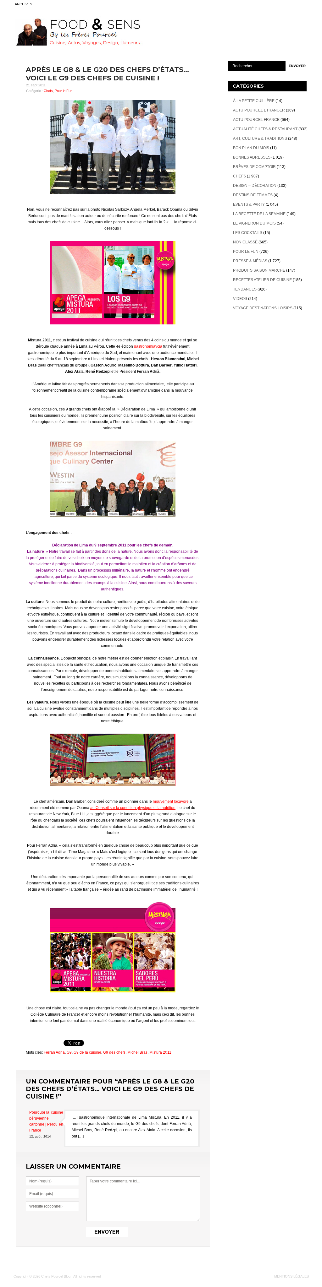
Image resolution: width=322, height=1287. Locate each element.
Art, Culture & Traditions (260, 138)
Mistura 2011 (160, 1052)
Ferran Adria (54, 1052)
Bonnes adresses (251, 157)
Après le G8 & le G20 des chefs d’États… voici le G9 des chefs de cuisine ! (107, 73)
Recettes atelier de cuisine (262, 280)
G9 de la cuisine (87, 1052)
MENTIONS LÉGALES (291, 1276)
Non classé (245, 242)
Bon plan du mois (251, 148)
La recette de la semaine (259, 214)
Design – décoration (254, 185)
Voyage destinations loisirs (262, 308)
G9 (69, 1052)
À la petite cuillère (254, 101)
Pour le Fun (63, 91)
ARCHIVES (23, 4)
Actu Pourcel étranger (259, 110)
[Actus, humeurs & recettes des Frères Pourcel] (78, 44)
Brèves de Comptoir (254, 167)
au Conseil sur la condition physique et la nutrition (132, 808)
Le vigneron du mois (254, 223)
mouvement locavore (171, 801)
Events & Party (249, 204)
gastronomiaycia (148, 346)
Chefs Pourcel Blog (55, 1276)
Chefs (48, 91)
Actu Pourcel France (256, 119)
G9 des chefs (114, 1052)
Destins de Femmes (253, 195)
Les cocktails (247, 233)
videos (240, 298)
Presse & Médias (250, 261)
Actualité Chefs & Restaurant (265, 129)
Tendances (245, 289)
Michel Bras (137, 1052)
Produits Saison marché (259, 270)
